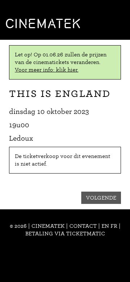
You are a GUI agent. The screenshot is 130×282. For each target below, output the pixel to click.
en (105, 226)
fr (113, 226)
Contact (83, 226)
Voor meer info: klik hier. (46, 70)
